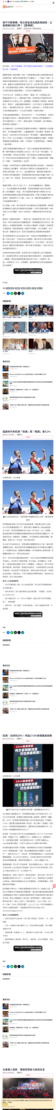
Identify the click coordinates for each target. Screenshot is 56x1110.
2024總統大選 (10, 288)
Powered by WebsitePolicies (8, 1106)
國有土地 (40, 288)
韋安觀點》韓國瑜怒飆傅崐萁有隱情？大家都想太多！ (41, 350)
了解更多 (9, 1102)
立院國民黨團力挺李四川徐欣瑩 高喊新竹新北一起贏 (15, 350)
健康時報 (25, 1)
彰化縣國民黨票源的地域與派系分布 (38, 333)
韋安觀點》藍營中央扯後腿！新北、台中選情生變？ (41, 316)
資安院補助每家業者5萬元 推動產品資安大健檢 (22, 397)
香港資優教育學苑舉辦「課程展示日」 (20, 366)
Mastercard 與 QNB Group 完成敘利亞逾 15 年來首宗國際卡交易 (28, 374)
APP (6, 1)
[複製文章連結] (22, 293)
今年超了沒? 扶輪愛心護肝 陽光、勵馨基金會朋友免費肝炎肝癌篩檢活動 (29, 405)
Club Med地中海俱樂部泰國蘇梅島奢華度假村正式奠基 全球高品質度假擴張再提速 (31, 382)
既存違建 (17, 288)
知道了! (5, 1104)
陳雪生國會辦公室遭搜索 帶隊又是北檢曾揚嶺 (15, 333)
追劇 (10, 1)
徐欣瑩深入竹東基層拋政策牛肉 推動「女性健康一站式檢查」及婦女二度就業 (15, 316)
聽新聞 (28, 31)
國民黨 (23, 288)
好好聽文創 (17, 1)
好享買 (32, 1)
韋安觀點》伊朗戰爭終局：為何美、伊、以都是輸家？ (24, 389)
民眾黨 (33, 288)
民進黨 (28, 288)
